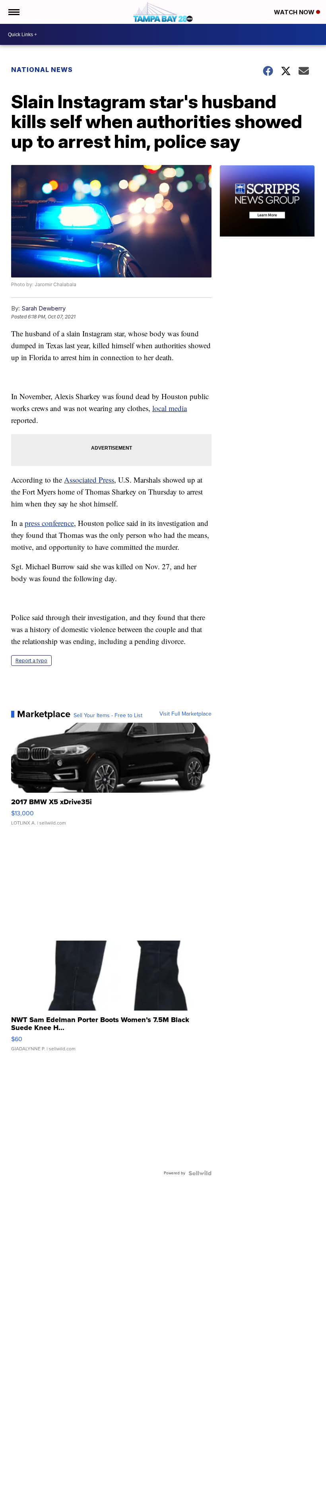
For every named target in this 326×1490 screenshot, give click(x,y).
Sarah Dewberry (43, 308)
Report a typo (31, 661)
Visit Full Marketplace (185, 714)
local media (169, 408)
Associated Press (89, 480)
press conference (49, 523)
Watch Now (295, 12)
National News (42, 70)
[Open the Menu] (13, 12)
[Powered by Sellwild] (200, 1173)
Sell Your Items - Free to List (108, 715)
